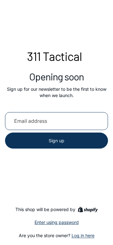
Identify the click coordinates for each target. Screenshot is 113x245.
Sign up (56, 140)
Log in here (83, 235)
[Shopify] (88, 209)
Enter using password (57, 222)
